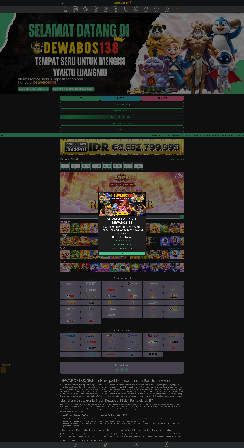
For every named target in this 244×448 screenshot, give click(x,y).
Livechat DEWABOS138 (122, 241)
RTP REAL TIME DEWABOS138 (122, 248)
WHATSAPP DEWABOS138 (122, 244)
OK (122, 253)
